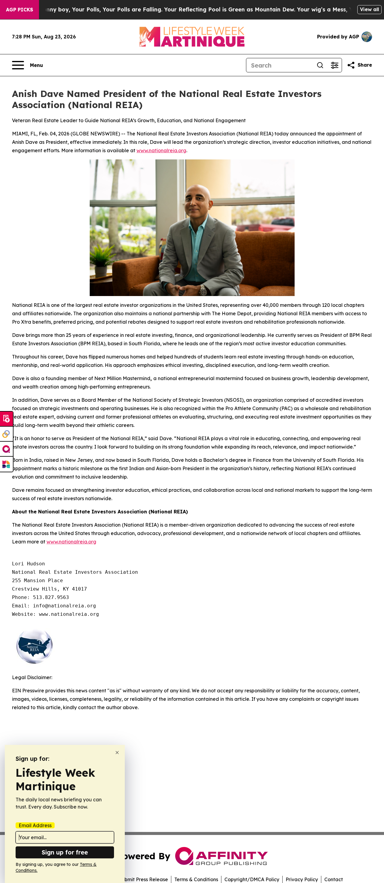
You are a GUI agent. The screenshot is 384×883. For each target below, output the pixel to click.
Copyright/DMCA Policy (251, 879)
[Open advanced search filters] (334, 65)
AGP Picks (19, 10)
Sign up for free (65, 852)
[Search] (320, 65)
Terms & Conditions (196, 879)
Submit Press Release (143, 879)
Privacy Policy (302, 879)
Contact (333, 879)
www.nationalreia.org (161, 150)
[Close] (117, 752)
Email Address (35, 825)
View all (369, 9)
